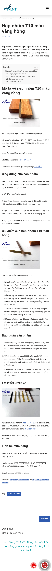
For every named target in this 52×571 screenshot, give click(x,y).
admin (7, 36)
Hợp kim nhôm (25, 160)
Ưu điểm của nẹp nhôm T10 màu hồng (22, 76)
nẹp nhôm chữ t (14, 493)
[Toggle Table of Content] (34, 67)
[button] (47, 7)
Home (4, 18)
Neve (16, 568)
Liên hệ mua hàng (15, 82)
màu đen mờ (30, 429)
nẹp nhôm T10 (29, 423)
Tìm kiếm (44, 519)
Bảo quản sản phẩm (16, 79)
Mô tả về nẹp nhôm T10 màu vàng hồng (21, 71)
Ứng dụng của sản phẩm (17, 74)
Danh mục (7, 528)
